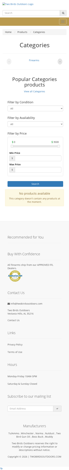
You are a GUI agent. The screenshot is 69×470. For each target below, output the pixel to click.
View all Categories (34, 91)
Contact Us (14, 320)
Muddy (49, 436)
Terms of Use (15, 352)
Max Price (15, 164)
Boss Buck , (38, 436)
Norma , (40, 433)
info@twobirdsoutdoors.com (26, 303)
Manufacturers (34, 426)
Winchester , (28, 433)
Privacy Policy (15, 344)
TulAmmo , (14, 433)
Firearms (34, 60)
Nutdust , (50, 433)
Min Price (14, 153)
